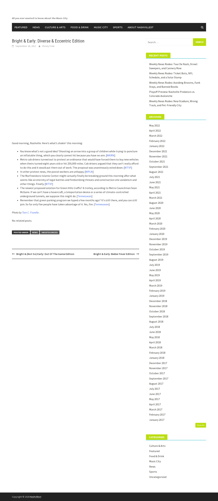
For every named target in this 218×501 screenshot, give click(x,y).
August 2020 (156, 202)
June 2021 (155, 182)
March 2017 (155, 409)
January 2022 (156, 146)
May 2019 (154, 275)
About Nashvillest (140, 27)
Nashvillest (35, 496)
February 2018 (157, 352)
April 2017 (155, 404)
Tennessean (84, 196)
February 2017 (157, 414)
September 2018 (158, 316)
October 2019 (157, 249)
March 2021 (155, 197)
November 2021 (158, 156)
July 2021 (154, 177)
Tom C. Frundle (30, 212)
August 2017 (156, 383)
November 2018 (158, 306)
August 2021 (156, 172)
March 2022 (155, 135)
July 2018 (154, 327)
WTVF (127, 167)
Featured (20, 27)
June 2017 (155, 394)
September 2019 (158, 254)
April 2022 (155, 130)
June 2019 (155, 270)
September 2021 (158, 166)
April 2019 (155, 280)
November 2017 (158, 368)
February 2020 (157, 228)
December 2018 (158, 301)
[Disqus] (75, 305)
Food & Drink (80, 27)
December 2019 (158, 239)
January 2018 (156, 357)
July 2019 (154, 264)
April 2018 (155, 342)
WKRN (110, 155)
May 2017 (154, 399)
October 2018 (157, 311)
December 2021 (158, 151)
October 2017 (157, 373)
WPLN (89, 171)
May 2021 (154, 187)
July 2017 (154, 388)
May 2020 (154, 213)
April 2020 (155, 218)
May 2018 (154, 337)
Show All (200, 425)
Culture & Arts (55, 27)
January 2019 (156, 295)
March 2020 (155, 223)
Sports (117, 27)
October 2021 (157, 161)
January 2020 (156, 234)
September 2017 (158, 378)
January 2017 (156, 419)
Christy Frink (48, 46)
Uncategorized (50, 232)
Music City (101, 27)
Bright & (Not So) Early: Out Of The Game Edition (45, 254)
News (36, 27)
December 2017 (158, 363)
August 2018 (156, 321)
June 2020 (155, 208)
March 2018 (155, 347)
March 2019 (155, 285)
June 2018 (155, 332)
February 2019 (157, 290)
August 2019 (156, 259)
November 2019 (158, 244)
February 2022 (157, 141)
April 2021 (155, 192)
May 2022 (154, 125)
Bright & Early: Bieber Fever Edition (114, 254)
